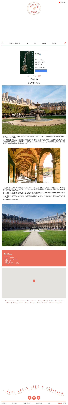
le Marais (8, 302)
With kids (51, 302)
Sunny (26, 302)
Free (62, 300)
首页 (3, 43)
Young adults (59, 302)
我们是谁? (54, 43)
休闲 (39, 76)
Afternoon (33, 300)
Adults (17, 300)
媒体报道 (14, 403)
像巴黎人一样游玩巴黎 (15, 43)
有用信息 (44, 43)
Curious (57, 300)
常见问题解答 (26, 403)
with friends (44, 302)
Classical (51, 300)
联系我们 (4, 403)
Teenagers (32, 302)
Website (12, 257)
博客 (35, 43)
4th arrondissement (9, 300)
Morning (15, 302)
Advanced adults (25, 300)
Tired (38, 302)
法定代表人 (39, 403)
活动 (27, 43)
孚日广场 (34, 79)
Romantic (21, 302)
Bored (39, 300)
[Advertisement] (34, 28)
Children (45, 300)
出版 (49, 403)
